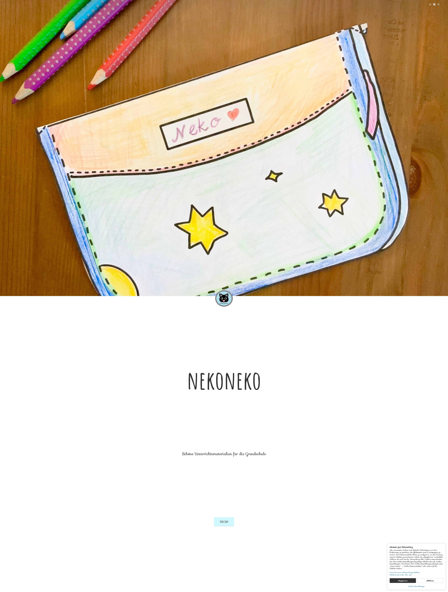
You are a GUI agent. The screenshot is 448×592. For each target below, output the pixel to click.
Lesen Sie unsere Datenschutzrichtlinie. (405, 572)
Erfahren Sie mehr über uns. (401, 575)
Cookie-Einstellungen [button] (416, 586)
